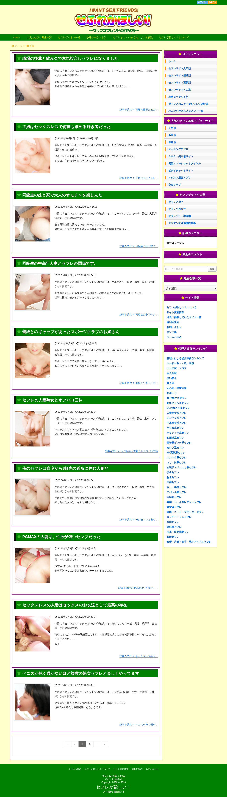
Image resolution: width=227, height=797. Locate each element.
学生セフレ (173, 472)
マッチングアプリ (178, 149)
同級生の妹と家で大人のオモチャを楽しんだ (62, 195)
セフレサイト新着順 (179, 75)
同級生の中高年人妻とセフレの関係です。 (60, 263)
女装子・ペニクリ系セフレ (181, 467)
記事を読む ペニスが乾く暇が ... (139, 724)
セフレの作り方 (177, 209)
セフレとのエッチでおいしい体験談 (133, 37)
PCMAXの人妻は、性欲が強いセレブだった (61, 536)
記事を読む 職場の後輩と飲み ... (139, 109)
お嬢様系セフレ (175, 437)
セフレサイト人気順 (179, 68)
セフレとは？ (175, 202)
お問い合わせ (174, 327)
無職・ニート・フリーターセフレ (185, 512)
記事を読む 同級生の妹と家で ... (139, 246)
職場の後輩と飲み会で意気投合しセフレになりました (70, 58)
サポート (172, 393)
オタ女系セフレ (175, 427)
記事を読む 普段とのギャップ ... (139, 383)
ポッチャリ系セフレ (178, 432)
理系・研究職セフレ (178, 531)
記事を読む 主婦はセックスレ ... (139, 178)
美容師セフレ (174, 497)
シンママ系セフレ (177, 417)
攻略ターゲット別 (97, 37)
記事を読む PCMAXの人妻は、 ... (138, 588)
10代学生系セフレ (177, 398)
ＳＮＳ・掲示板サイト (180, 156)
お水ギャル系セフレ (178, 403)
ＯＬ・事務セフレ (177, 487)
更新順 (172, 142)
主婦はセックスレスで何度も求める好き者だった (66, 126)
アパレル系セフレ (177, 492)
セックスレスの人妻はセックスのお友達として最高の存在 (74, 605)
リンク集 (172, 332)
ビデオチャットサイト (180, 170)
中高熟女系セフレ (177, 422)
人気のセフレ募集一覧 (39, 37)
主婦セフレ (173, 482)
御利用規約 (173, 322)
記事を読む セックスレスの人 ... (139, 656)
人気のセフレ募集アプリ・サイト (192, 120)
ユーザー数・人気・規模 (180, 363)
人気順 (172, 128)
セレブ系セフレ (175, 447)
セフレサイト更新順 (179, 82)
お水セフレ (173, 477)
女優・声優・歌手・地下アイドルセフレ (189, 541)
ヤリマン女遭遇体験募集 (182, 223)
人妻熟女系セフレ (177, 412)
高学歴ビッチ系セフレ (179, 442)
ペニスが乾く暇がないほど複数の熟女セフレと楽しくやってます (80, 673)
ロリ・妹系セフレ (177, 462)
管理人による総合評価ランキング (185, 358)
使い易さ (172, 378)
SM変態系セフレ (176, 452)
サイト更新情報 (175, 312)
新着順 (172, 135)
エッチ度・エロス (177, 368)
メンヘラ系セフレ (177, 457)
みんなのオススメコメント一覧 (185, 111)
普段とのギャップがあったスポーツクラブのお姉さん (71, 331)
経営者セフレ (174, 507)
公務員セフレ (174, 526)
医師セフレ (173, 521)
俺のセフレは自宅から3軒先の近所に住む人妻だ (65, 468)
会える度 (172, 373)
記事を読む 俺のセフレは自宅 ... (139, 519)
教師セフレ (173, 536)
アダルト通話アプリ (179, 177)
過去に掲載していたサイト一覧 (184, 317)
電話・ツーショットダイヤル (184, 163)
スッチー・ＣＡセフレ (179, 517)
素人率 (170, 383)
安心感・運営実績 (177, 388)
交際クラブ (174, 184)
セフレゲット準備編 (179, 216)
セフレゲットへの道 (69, 37)
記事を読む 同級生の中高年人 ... (139, 314)
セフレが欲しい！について (174, 37)
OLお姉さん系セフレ (178, 407)
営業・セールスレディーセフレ (184, 502)
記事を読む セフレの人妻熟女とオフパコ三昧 (131, 451)
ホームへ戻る (174, 337)
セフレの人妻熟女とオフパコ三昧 (52, 400)
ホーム (16, 37)
